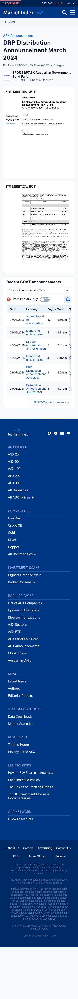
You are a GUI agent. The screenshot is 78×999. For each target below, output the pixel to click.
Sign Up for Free (39, 531)
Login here (58, 539)
